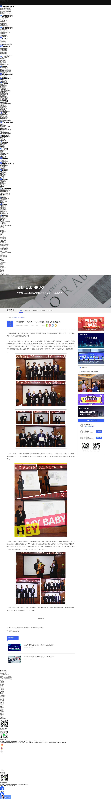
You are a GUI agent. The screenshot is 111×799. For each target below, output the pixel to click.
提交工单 (2, 703)
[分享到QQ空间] (55, 325)
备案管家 (3, 174)
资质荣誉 (2, 211)
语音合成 (2, 145)
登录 (1, 230)
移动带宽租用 (3, 61)
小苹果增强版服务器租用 (5, 11)
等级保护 (2, 150)
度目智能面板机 (4, 120)
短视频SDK (2, 109)
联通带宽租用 (3, 60)
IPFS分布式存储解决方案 (5, 252)
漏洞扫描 (3, 165)
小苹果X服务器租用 (4, 12)
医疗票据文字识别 (5, 92)
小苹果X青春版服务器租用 (5, 13)
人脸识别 (2, 124)
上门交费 (2, 684)
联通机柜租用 (3, 41)
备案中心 (2, 706)
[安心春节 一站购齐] (91, 331)
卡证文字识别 (3, 86)
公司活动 (50, 310)
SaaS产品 (2, 177)
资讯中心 (2, 218)
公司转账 (2, 682)
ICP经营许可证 (3, 171)
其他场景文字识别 (4, 98)
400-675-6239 (3, 771)
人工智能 (2, 81)
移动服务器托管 (3, 50)
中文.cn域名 (2, 69)
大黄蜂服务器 (4, 25)
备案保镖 (3, 176)
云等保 (2, 152)
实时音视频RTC (3, 111)
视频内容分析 (3, 102)
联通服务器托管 (3, 49)
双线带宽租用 (3, 62)
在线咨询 (2, 772)
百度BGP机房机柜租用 (6, 44)
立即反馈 (99, 437)
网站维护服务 (3, 240)
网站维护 (3, 166)
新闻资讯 (14, 317)
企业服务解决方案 (4, 247)
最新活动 (2, 3)
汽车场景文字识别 (4, 89)
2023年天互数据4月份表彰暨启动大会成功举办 (39, 645)
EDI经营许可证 (3, 173)
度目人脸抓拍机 (3, 118)
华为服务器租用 (3, 21)
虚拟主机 (2, 70)
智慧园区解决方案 (5, 193)
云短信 (1, 185)
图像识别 (3, 137)
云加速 (1, 183)
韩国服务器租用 (3, 33)
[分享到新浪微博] (50, 325)
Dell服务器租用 (4, 17)
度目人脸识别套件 (4, 117)
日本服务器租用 (3, 35)
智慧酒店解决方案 (5, 190)
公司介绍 (2, 206)
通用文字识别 (4, 85)
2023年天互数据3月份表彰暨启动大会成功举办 (39, 656)
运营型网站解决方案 (4, 244)
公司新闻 (2, 217)
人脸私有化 (2, 132)
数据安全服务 (4, 161)
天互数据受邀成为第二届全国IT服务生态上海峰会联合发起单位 (27, 627)
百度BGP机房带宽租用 (5, 64)
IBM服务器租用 (3, 20)
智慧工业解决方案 (5, 191)
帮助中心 (2, 226)
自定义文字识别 (3, 96)
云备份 (1, 234)
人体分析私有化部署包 (5, 133)
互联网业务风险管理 (4, 153)
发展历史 (2, 713)
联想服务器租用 (3, 24)
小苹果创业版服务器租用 (5, 8)
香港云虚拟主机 (3, 72)
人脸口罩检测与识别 (5, 129)
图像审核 (2, 140)
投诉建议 (2, 709)
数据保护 (2, 168)
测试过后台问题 (15, 631)
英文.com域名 (3, 68)
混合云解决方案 (3, 201)
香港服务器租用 (4, 31)
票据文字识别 (3, 87)
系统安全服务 (4, 160)
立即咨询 (99, 431)
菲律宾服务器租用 (5, 32)
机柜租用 (5, 38)
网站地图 (2, 691)
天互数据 (4, 1)
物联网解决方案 (3, 251)
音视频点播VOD (3, 106)
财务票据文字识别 (4, 94)
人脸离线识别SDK (5, 126)
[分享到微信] (47, 325)
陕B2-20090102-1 (24, 742)
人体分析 (3, 125)
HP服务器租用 (3, 19)
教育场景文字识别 (4, 93)
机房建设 (2, 79)
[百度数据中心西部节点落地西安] (91, 363)
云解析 (1, 182)
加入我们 (2, 209)
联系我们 (2, 210)
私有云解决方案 (3, 199)
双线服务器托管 (3, 52)
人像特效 (3, 131)
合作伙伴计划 (3, 207)
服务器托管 (6, 46)
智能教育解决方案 (4, 245)
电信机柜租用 (3, 40)
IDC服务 (2, 693)
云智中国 (2, 219)
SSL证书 (3, 156)
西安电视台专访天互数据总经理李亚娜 (88, 371)
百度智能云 (2, 696)
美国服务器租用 (3, 29)
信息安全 (2, 705)
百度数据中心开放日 (5, 221)
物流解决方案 (4, 196)
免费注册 (2, 232)
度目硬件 (5, 113)
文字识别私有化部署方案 (5, 90)
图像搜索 (2, 139)
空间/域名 (5, 66)
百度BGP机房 (3, 695)
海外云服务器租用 (4, 36)
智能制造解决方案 (4, 248)
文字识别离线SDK (4, 97)
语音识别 (3, 144)
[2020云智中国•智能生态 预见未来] (91, 347)
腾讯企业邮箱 (3, 181)
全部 (21, 310)
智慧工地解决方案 (5, 194)
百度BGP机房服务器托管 (6, 55)
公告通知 (42, 310)
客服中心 (2, 702)
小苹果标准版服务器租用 (5, 9)
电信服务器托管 (4, 48)
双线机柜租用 (3, 43)
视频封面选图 (3, 105)
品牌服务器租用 (7, 16)
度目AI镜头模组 (3, 116)
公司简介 (2, 711)
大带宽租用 (5, 57)
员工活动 (20, 317)
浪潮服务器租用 (3, 23)
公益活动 (2, 689)
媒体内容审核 (3, 104)
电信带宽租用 (3, 58)
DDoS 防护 (2, 76)
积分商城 (3, 213)
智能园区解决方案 (4, 249)
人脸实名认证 (4, 128)
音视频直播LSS (3, 108)
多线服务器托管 (3, 53)
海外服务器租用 (7, 28)
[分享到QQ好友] (53, 325)
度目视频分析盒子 (4, 114)
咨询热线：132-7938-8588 (6, 225)
